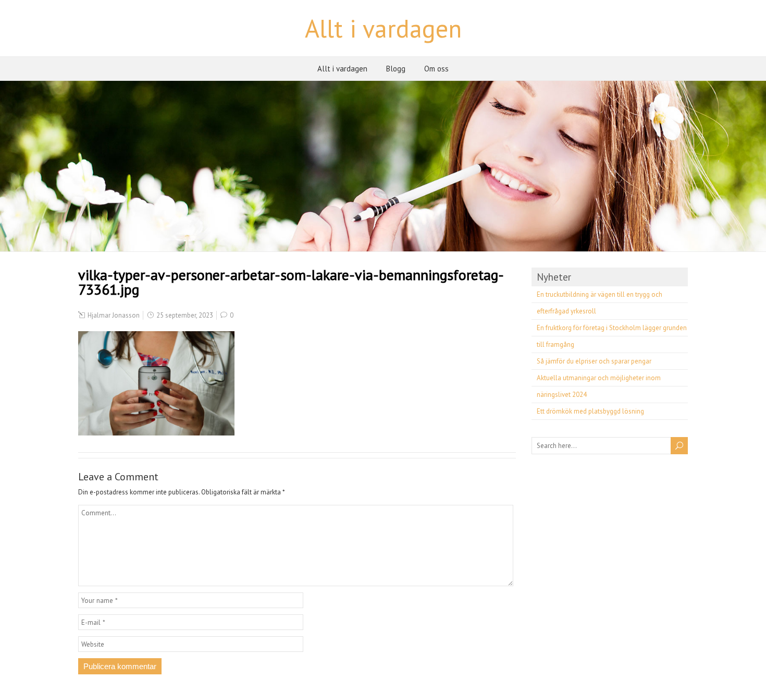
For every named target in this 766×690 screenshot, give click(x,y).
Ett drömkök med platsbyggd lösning (590, 411)
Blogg (395, 69)
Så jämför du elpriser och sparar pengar (594, 361)
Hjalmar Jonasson (114, 315)
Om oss (436, 69)
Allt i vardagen (383, 28)
